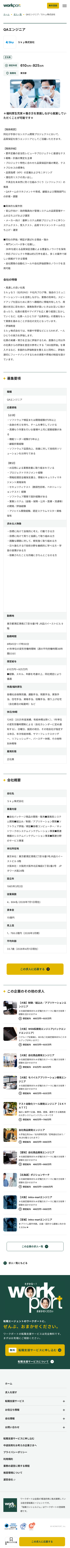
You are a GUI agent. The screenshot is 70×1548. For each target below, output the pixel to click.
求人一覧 (18, 14)
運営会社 (8, 1479)
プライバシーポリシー (15, 1452)
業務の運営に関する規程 (16, 1465)
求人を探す (11, 1392)
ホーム (6, 14)
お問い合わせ (12, 1427)
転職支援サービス (14, 1401)
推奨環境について (12, 1472)
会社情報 (10, 1418)
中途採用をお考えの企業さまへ (20, 1445)
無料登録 (53, 5)
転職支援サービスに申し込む (18, 1438)
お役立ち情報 (12, 1409)
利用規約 (8, 1459)
